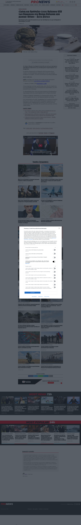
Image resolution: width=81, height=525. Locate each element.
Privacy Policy (46, 296)
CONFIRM (33, 292)
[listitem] (40, 247)
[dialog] (40, 262)
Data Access (40, 296)
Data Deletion (34, 296)
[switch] (54, 250)
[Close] (60, 229)
